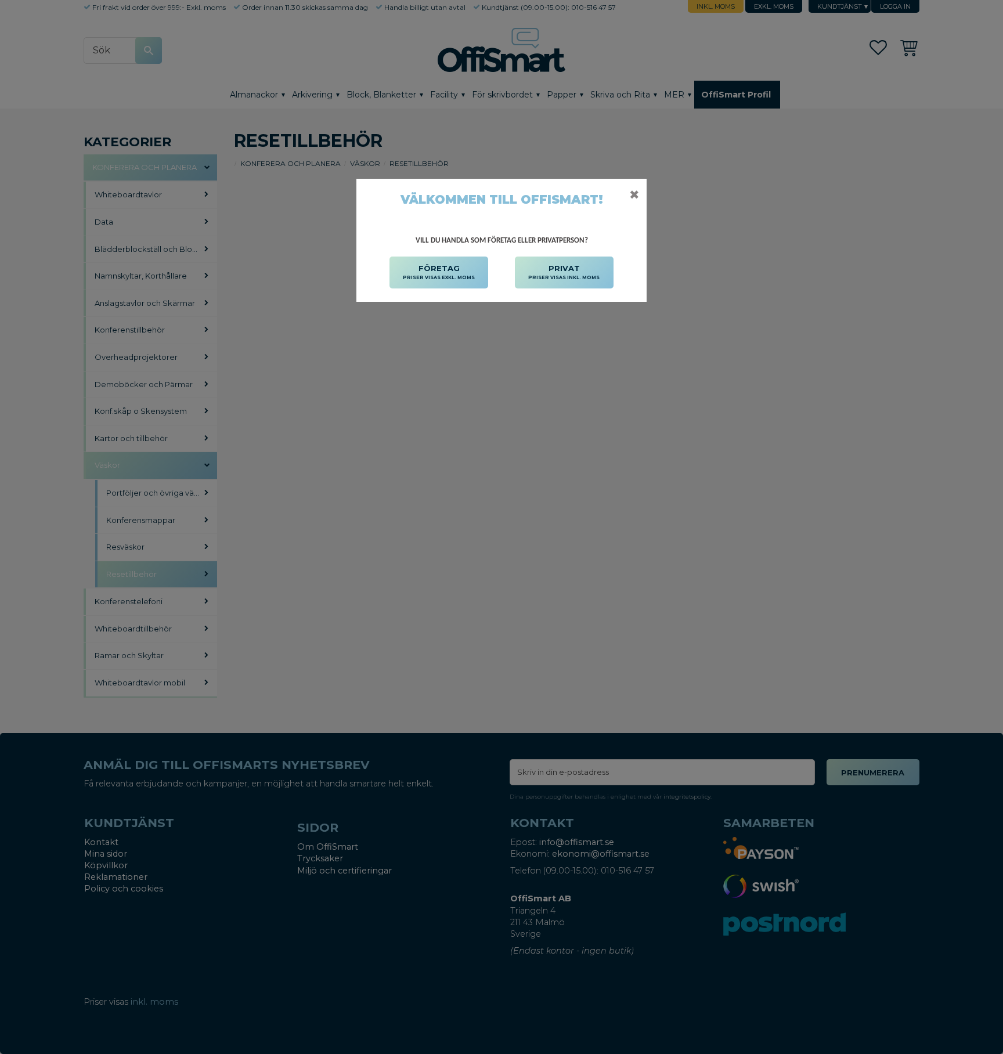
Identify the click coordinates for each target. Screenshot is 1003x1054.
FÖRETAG (439, 272)
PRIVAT (564, 272)
